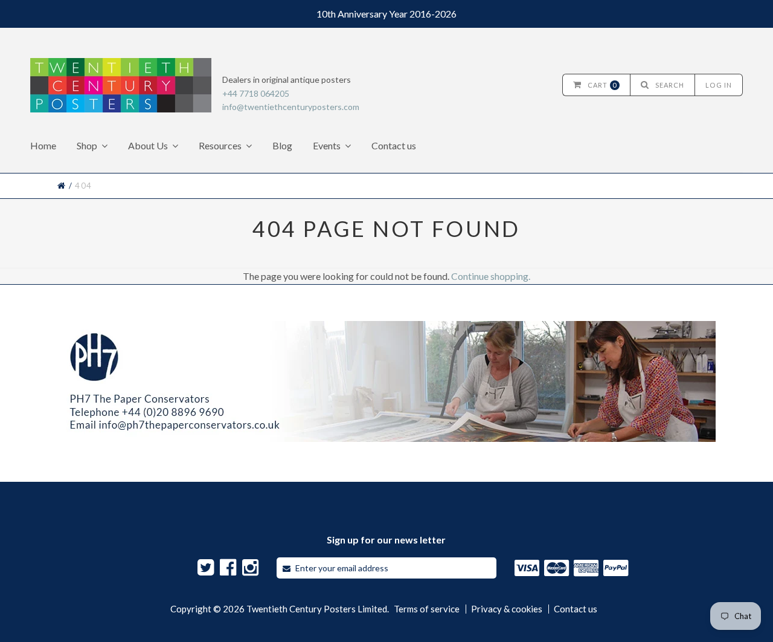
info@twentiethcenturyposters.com (290, 107)
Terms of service (427, 609)
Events (327, 145)
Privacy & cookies (506, 609)
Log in (718, 85)
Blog (282, 145)
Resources (220, 145)
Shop (87, 145)
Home (43, 145)
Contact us (393, 145)
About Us (148, 145)
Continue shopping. (490, 276)
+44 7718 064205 (255, 93)
